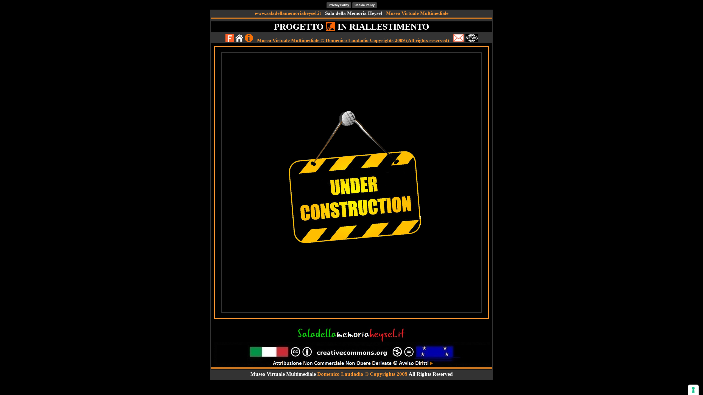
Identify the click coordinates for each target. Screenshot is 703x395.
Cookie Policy (365, 5)
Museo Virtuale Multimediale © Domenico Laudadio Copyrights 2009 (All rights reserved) (353, 40)
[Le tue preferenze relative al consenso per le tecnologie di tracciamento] (693, 390)
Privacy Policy (339, 5)
